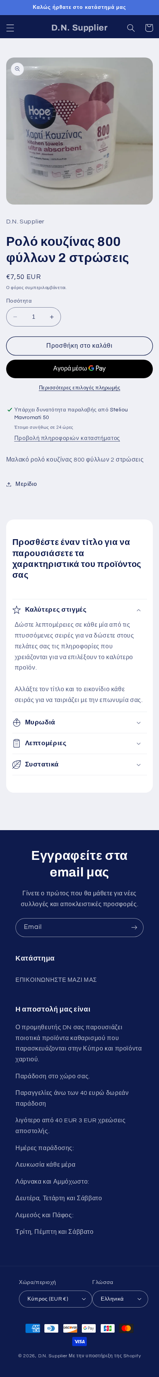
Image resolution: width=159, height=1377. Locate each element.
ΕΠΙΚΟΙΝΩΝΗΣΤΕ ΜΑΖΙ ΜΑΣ (56, 980)
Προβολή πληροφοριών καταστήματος (67, 438)
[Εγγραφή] (134, 927)
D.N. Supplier (53, 1356)
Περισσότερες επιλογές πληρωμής (79, 388)
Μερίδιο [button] (26, 484)
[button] (10, 28)
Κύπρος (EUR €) (47, 1299)
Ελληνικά (112, 1299)
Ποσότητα (19, 301)
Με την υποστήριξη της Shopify (105, 1356)
